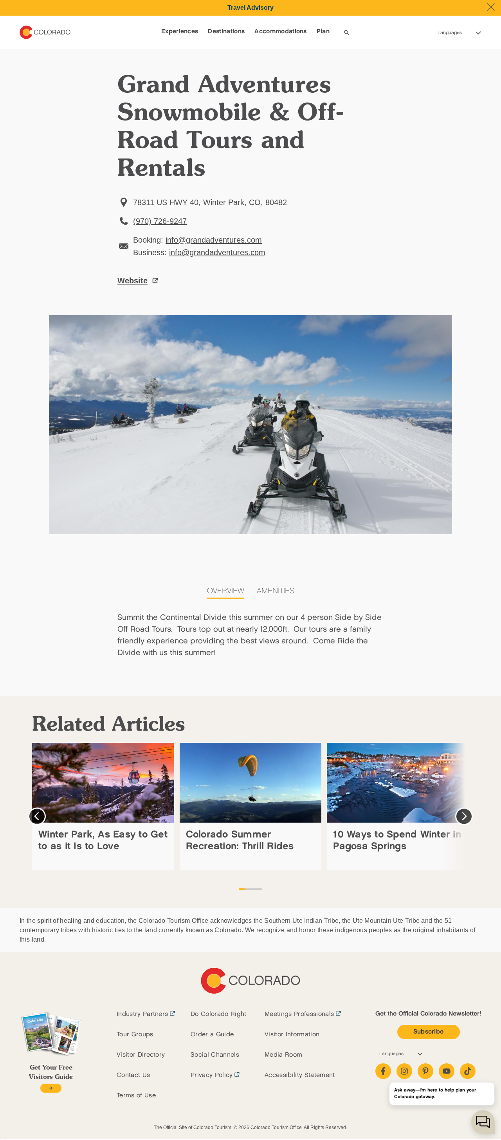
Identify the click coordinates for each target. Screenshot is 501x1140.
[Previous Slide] (37, 816)
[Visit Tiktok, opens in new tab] (468, 1071)
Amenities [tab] (275, 590)
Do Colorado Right (218, 1014)
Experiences (179, 31)
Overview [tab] (225, 590)
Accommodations (280, 31)
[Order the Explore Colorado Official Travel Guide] (50, 1088)
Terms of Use (136, 1096)
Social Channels (215, 1055)
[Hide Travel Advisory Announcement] (491, 7)
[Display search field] (346, 32)
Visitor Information (292, 1034)
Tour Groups (135, 1034)
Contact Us (133, 1075)
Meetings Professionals (299, 1014)
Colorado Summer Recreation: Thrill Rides (240, 840)
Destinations (226, 31)
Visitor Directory (141, 1055)
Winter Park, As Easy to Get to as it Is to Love (103, 840)
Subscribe (428, 1032)
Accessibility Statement (300, 1075)
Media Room (283, 1055)
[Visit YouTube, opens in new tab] (446, 1071)
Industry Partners (142, 1014)
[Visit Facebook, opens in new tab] (383, 1071)
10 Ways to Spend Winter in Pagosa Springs (397, 840)
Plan (323, 31)
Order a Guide (212, 1034)
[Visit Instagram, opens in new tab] (404, 1071)
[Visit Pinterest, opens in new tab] (425, 1071)
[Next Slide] (464, 816)
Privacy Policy (211, 1075)
